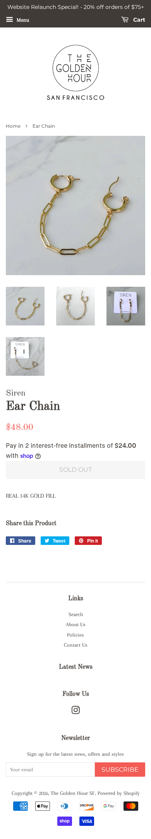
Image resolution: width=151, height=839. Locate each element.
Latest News (76, 667)
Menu (22, 20)
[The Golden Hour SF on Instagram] (75, 712)
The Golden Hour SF (73, 793)
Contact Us (76, 645)
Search (76, 614)
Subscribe (120, 769)
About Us (76, 624)
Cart (138, 19)
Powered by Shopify (119, 793)
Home (13, 126)
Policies (75, 635)
